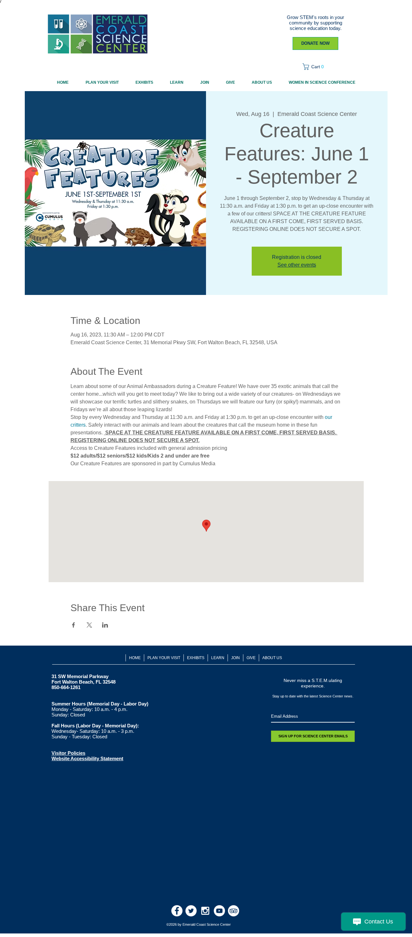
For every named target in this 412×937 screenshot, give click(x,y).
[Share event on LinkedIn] (105, 625)
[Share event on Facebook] (73, 625)
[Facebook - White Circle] (177, 910)
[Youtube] (219, 910)
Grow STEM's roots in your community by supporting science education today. (315, 22)
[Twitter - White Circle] (191, 910)
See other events (296, 265)
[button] (315, 66)
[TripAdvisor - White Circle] (233, 910)
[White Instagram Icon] (205, 910)
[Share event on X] (89, 625)
